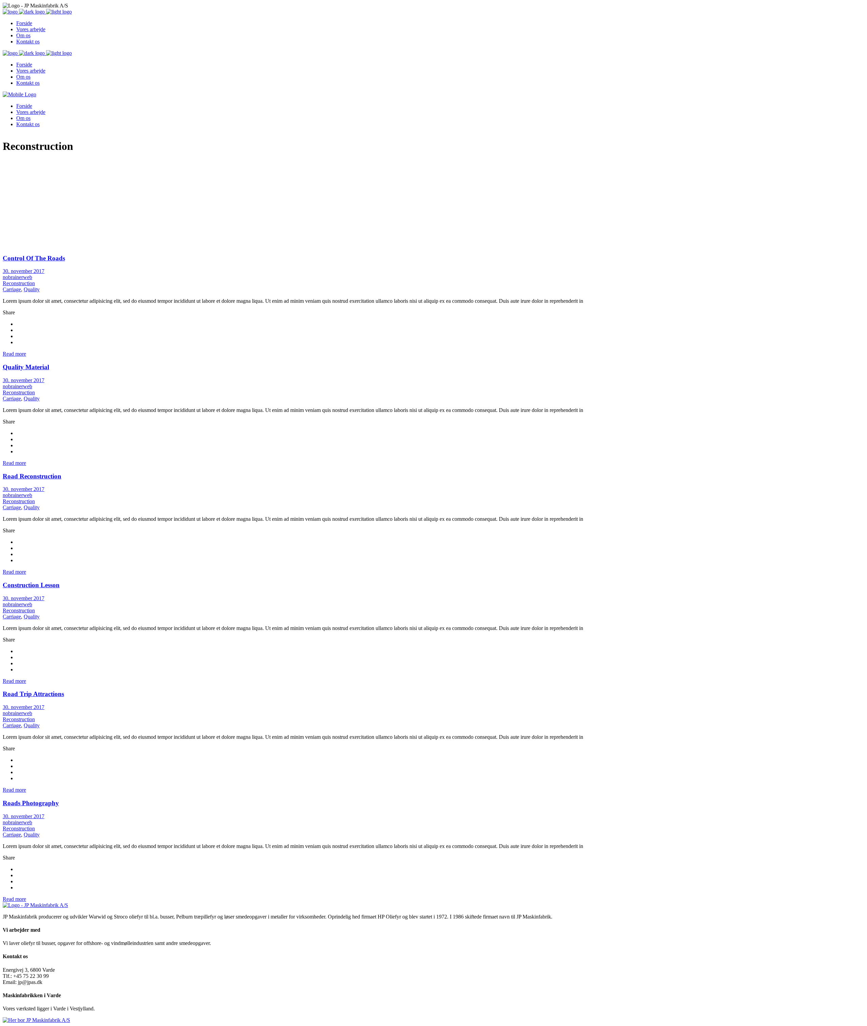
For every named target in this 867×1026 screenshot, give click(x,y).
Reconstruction (19, 283)
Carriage (12, 289)
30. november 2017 (23, 271)
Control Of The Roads (34, 258)
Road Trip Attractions (33, 693)
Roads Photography (31, 803)
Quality (32, 289)
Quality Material (26, 367)
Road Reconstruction (32, 476)
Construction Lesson (31, 585)
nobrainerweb (17, 277)
